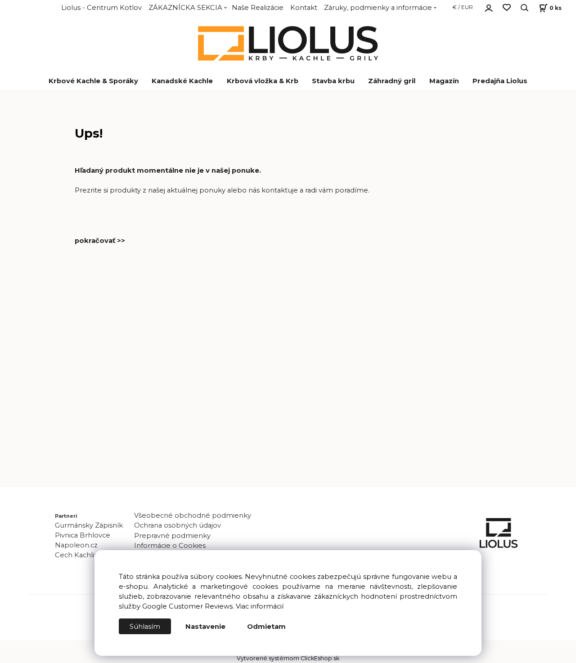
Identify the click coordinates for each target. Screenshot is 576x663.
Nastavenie (205, 627)
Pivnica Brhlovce (84, 535)
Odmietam (266, 627)
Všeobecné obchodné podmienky (192, 515)
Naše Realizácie (258, 8)
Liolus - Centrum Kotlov (101, 8)
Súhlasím (145, 627)
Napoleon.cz (76, 545)
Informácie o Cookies (170, 546)
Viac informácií (260, 606)
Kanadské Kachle (182, 81)
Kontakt (303, 8)
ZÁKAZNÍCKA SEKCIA (185, 8)
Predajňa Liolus (499, 81)
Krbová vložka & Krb (262, 81)
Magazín (444, 81)
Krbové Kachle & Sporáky (93, 81)
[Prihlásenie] (488, 7)
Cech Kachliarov (81, 555)
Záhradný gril (391, 81)
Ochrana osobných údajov (177, 525)
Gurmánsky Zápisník (89, 525)
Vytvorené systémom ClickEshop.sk (288, 658)
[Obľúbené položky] (506, 7)
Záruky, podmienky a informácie (378, 8)
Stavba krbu (333, 81)
